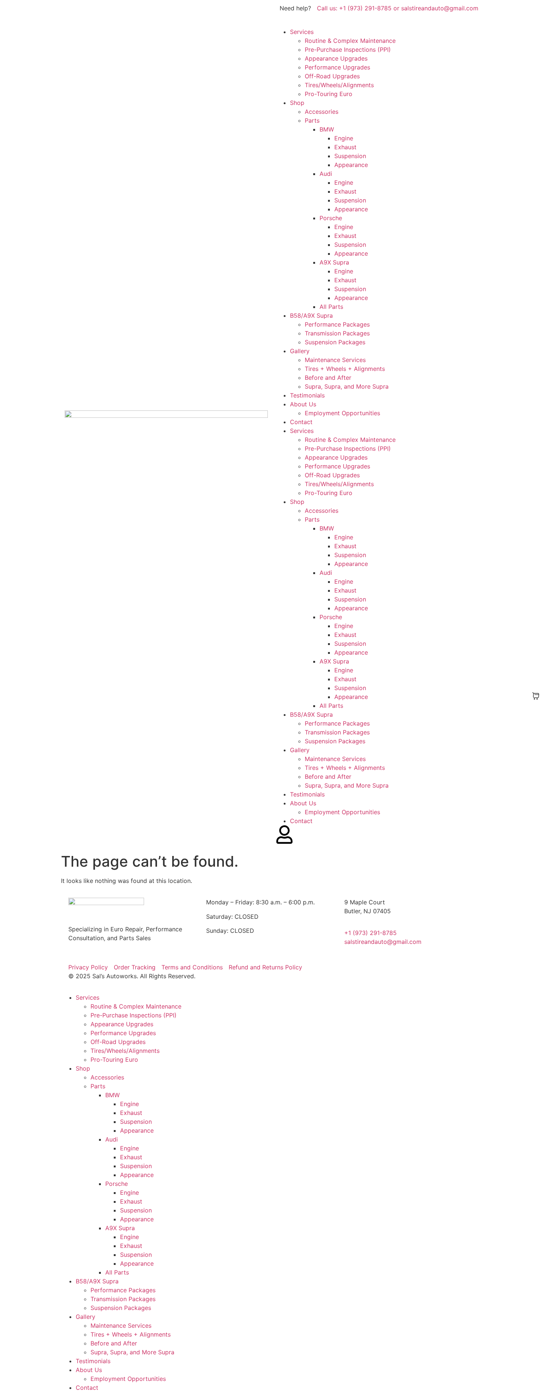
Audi (326, 173)
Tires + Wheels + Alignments (345, 368)
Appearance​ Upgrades (336, 58)
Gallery (300, 351)
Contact (301, 422)
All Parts (331, 306)
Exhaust (345, 147)
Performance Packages (337, 324)
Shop (297, 102)
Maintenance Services (335, 360)
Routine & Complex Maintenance (350, 40)
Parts (312, 120)
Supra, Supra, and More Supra (347, 386)
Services (302, 31)
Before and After (328, 377)
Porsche (331, 218)
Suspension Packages (335, 342)
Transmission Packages (337, 333)
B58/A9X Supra (311, 315)
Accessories (321, 111)
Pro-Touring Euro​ (328, 94)
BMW (327, 129)
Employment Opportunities (342, 413)
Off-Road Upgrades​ (332, 76)
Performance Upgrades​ (337, 67)
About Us (303, 404)
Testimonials (307, 395)
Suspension (350, 156)
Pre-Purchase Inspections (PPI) (348, 49)
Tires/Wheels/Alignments (339, 85)
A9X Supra (334, 262)
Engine (343, 138)
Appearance (351, 164)
